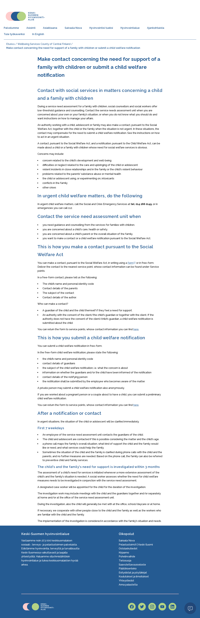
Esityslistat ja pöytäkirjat (133, 572)
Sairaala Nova (73, 27)
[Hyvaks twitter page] (142, 606)
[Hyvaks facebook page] (132, 606)
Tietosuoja (125, 560)
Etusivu (10, 44)
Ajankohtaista (155, 27)
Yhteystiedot (126, 580)
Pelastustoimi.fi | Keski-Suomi (136, 544)
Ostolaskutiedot (128, 548)
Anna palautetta (128, 584)
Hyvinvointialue (130, 27)
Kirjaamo (124, 552)
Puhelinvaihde (127, 556)
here (136, 329)
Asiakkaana (50, 27)
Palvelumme (11, 27)
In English (38, 34)
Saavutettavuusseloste (132, 564)
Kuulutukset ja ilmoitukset (134, 576)
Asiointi (30, 27)
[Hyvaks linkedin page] (172, 606)
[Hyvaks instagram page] (152, 606)
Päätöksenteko (128, 568)
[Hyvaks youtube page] (162, 606)
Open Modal (190, 608)
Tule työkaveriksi (14, 34)
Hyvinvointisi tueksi (101, 27)
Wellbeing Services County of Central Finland (44, 44)
